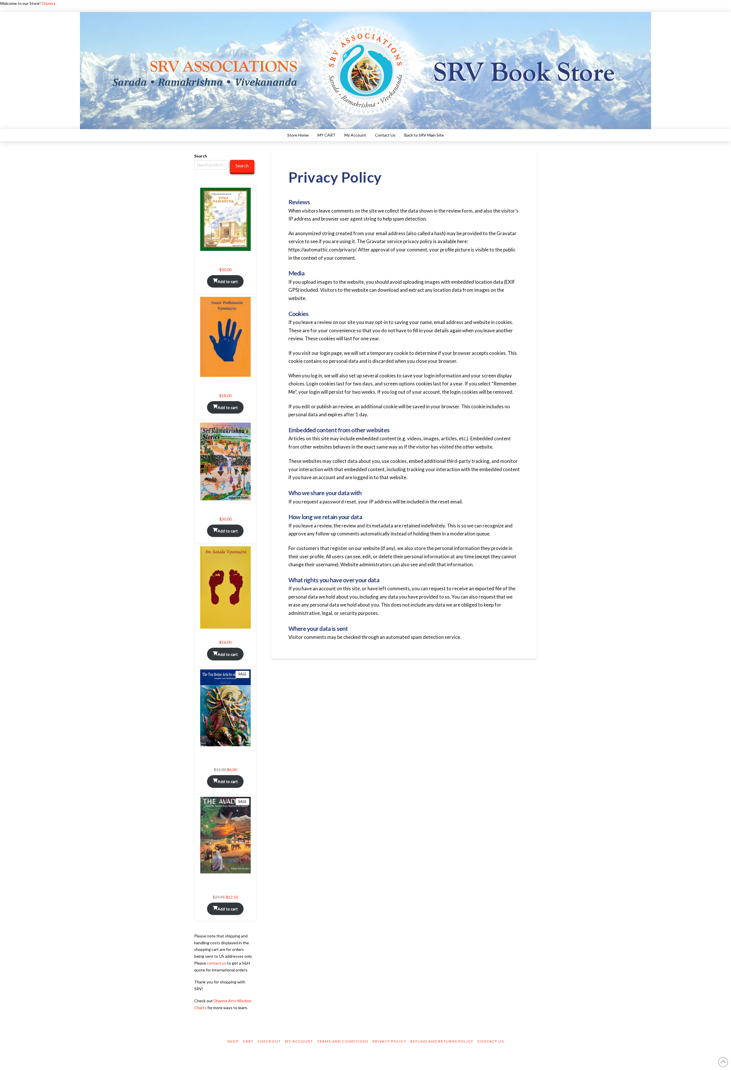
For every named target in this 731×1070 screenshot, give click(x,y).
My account (299, 1041)
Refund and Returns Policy (441, 1041)
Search (200, 155)
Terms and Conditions (343, 1041)
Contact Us (490, 1041)
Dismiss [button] (48, 3)
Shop (233, 1041)
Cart (248, 1041)
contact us (216, 963)
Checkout (269, 1041)
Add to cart (228, 281)
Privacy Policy (389, 1041)
